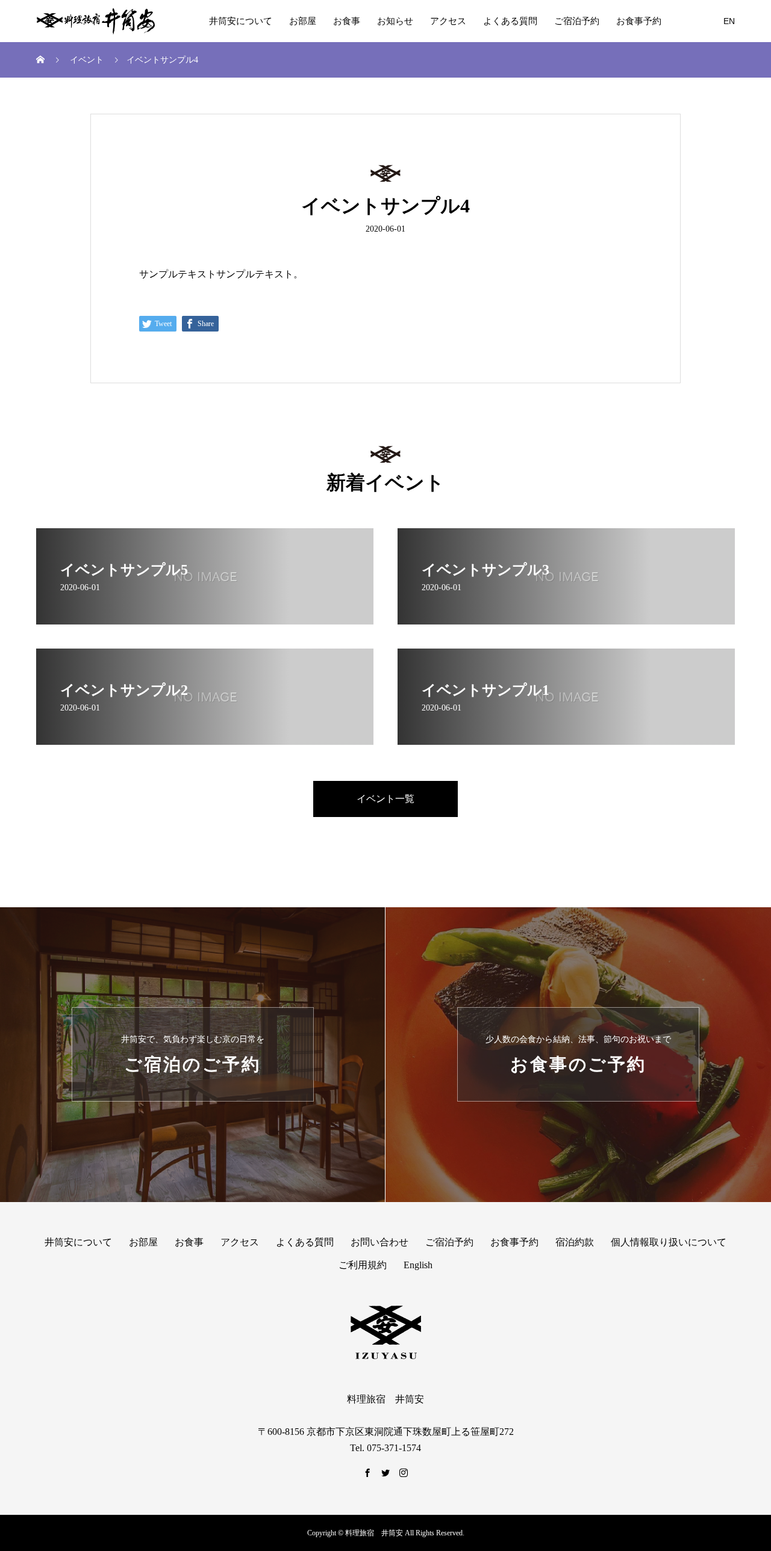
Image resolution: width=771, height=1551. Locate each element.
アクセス (448, 21)
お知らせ (395, 21)
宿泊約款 (574, 1242)
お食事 (346, 21)
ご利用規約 (363, 1265)
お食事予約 (638, 21)
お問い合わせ (379, 1242)
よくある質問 (510, 21)
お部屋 (302, 21)
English (418, 1265)
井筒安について (240, 21)
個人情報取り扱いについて (668, 1242)
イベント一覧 (385, 799)
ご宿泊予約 (576, 21)
